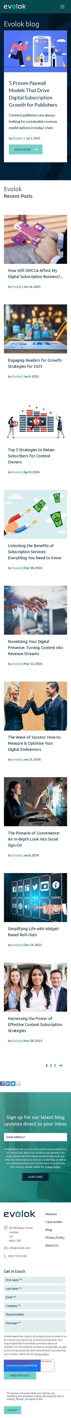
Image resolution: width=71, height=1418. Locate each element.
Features (51, 1214)
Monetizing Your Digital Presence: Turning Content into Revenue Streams (35, 647)
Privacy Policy (52, 1166)
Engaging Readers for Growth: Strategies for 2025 (35, 363)
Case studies (53, 1222)
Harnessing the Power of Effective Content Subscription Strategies (35, 1024)
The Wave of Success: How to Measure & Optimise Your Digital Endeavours (34, 743)
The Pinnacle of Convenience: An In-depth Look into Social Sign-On (34, 839)
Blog (48, 1229)
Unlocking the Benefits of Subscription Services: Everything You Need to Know (35, 551)
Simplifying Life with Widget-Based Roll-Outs (34, 931)
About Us (51, 1245)
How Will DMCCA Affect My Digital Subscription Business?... (35, 273)
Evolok (18, 138)
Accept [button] (12, 1410)
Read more (23, 149)
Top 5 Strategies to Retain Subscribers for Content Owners (31, 456)
